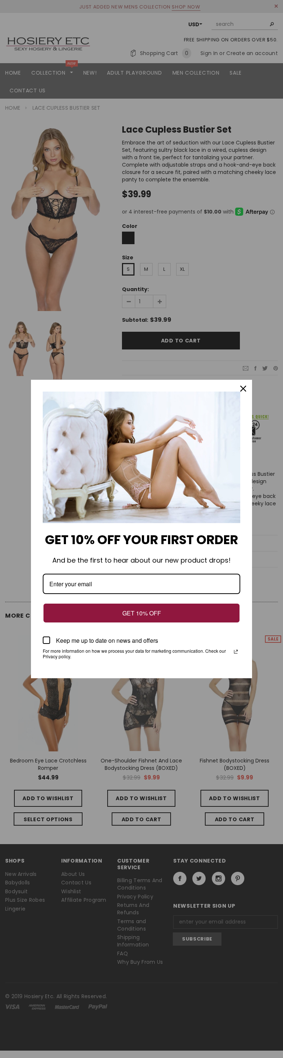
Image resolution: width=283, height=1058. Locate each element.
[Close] (243, 388)
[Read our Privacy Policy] (235, 651)
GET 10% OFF (141, 613)
